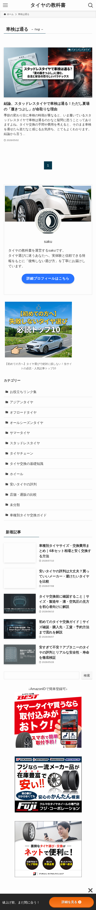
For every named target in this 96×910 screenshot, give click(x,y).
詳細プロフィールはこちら (48, 278)
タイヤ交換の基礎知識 (26, 464)
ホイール (16, 474)
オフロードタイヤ (23, 412)
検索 (87, 675)
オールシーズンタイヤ (26, 423)
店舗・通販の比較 (23, 494)
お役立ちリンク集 (23, 392)
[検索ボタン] (90, 5)
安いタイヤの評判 (23, 484)
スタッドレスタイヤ (25, 443)
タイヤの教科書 (48, 5)
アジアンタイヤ (21, 402)
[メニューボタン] (5, 5)
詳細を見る (69, 902)
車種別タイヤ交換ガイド (28, 515)
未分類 (15, 505)
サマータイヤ (20, 433)
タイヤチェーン (21, 453)
